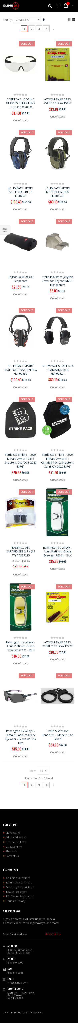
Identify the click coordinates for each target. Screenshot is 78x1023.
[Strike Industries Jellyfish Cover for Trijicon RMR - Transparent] (57, 242)
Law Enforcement (16, 891)
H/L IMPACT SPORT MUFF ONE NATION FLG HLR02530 (20, 369)
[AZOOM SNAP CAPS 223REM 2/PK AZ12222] (57, 607)
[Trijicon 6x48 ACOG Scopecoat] (20, 242)
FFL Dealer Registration (20, 896)
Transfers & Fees (16, 842)
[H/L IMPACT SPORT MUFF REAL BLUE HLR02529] (20, 153)
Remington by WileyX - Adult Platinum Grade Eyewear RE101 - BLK (57, 551)
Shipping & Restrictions (20, 887)
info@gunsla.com (17, 982)
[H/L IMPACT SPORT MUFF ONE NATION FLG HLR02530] (20, 331)
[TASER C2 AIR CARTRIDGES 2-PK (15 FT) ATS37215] (20, 512)
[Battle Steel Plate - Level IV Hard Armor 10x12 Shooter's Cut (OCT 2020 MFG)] (20, 420)
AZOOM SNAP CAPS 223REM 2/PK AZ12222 (57, 644)
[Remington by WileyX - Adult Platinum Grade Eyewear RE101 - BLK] (57, 512)
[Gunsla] (11, 6)
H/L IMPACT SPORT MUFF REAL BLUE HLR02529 (21, 192)
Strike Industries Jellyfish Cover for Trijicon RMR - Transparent (57, 281)
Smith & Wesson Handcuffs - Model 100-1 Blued (58, 735)
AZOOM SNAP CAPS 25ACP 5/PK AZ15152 (58, 101)
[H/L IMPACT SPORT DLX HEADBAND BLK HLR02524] (57, 331)
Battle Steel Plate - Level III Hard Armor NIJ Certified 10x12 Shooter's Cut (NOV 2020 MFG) (57, 460)
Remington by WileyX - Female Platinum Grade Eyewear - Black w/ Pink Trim (20, 737)
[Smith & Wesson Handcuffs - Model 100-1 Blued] (57, 696)
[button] (44, 19)
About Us (11, 851)
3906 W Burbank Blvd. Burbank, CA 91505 (20, 951)
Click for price (20, 566)
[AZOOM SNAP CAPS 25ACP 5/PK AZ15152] (57, 64)
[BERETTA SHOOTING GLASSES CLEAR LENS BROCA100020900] (20, 64)
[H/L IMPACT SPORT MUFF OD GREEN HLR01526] (57, 153)
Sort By (7, 20)
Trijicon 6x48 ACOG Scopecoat (20, 279)
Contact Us (12, 856)
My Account (13, 833)
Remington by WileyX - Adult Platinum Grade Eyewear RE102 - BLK (20, 646)
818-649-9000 (15, 962)
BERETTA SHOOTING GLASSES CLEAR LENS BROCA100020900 (20, 103)
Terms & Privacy (15, 901)
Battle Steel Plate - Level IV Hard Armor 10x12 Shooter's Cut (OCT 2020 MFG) (20, 460)
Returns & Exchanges (19, 882)
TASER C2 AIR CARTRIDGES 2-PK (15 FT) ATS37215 (20, 551)
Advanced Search (16, 837)
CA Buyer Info (14, 846)
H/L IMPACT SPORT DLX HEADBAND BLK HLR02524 (57, 369)
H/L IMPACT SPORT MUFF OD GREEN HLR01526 (58, 192)
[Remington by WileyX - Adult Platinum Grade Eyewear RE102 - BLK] (20, 607)
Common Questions (18, 878)
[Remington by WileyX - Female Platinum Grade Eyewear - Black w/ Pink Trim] (20, 696)
